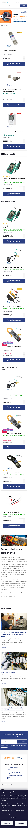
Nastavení (14, 818)
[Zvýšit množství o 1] (24, 57)
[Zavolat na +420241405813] (17, 2)
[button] (1, 16)
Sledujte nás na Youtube (15, 778)
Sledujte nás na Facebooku (15, 775)
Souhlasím (21, 823)
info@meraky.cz (15, 767)
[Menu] (26, 2)
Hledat (23, 5)
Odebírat (22, 741)
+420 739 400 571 (15, 772)
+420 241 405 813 (15, 770)
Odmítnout (7, 823)
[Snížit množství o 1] (24, 59)
